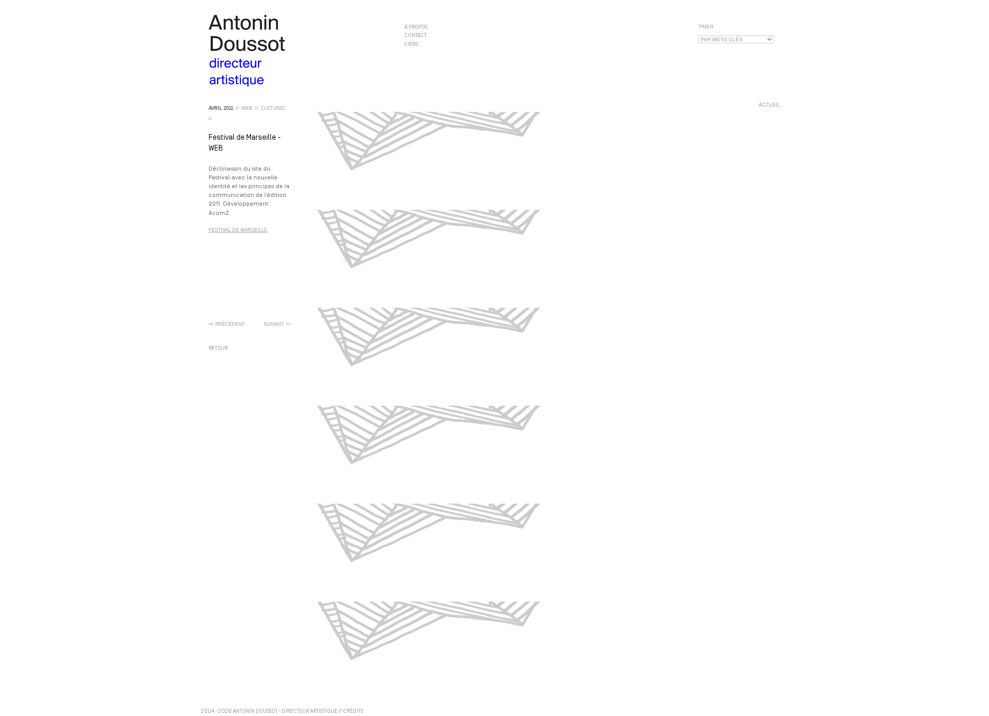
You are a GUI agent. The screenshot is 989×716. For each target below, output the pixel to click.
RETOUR (218, 349)
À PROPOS (416, 27)
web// (250, 108)
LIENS (411, 44)
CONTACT (415, 36)
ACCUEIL (769, 105)
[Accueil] (299, 51)
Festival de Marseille (238, 229)
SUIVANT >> (277, 324)
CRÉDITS (353, 711)
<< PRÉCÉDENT (227, 324)
